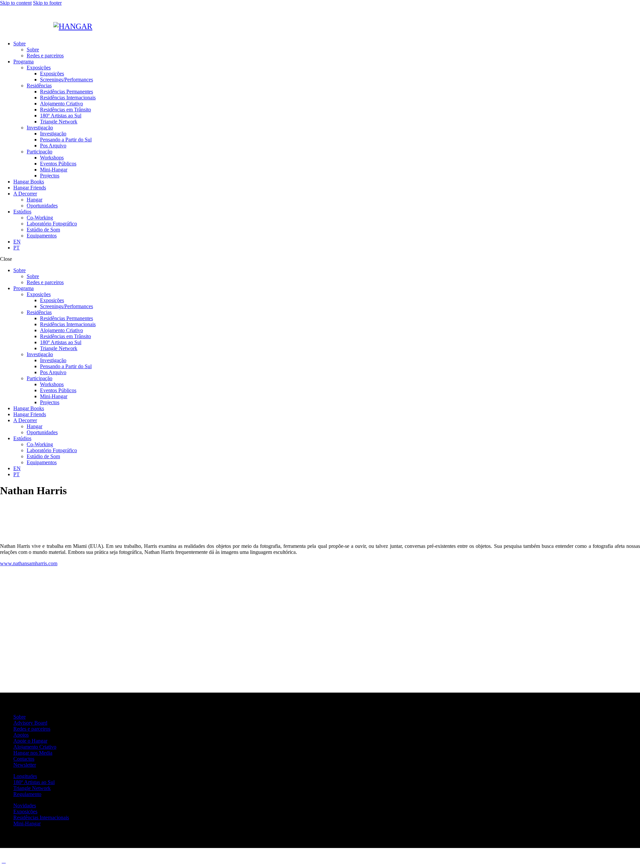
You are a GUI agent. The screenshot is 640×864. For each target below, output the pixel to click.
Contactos (23, 759)
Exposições (25, 811)
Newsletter (24, 765)
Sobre (19, 717)
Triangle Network (32, 788)
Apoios (21, 735)
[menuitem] (326, 242)
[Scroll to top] (3, 861)
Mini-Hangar (27, 823)
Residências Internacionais (41, 817)
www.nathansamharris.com (28, 563)
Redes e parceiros (31, 729)
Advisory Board (30, 723)
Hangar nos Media (32, 753)
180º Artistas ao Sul (34, 782)
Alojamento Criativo (34, 747)
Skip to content (16, 3)
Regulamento (27, 794)
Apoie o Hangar (30, 741)
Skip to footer (47, 3)
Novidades (24, 805)
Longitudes (25, 776)
